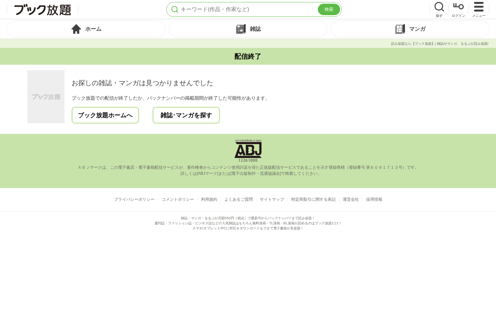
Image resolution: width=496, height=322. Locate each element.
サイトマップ (272, 199)
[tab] (86, 29)
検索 (329, 9)
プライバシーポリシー (134, 199)
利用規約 (209, 199)
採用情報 (374, 199)
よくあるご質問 (238, 199)
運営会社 (351, 199)
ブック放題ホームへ (105, 115)
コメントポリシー (178, 199)
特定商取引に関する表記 (313, 199)
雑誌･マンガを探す (186, 115)
